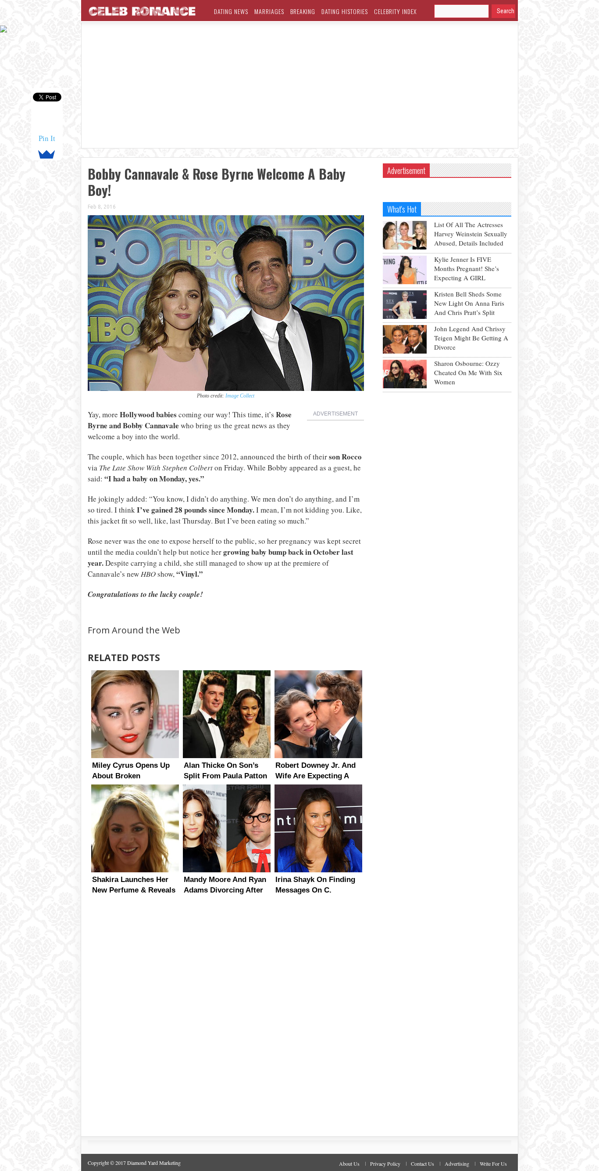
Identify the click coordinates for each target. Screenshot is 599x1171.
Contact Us (422, 1163)
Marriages (269, 11)
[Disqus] (226, 1024)
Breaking (302, 11)
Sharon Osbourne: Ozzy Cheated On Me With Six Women (468, 372)
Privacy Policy (385, 1163)
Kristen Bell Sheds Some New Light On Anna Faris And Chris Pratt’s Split (469, 303)
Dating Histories (344, 11)
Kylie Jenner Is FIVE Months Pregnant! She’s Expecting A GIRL (466, 268)
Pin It (47, 138)
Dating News (231, 11)
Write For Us (493, 1163)
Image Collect (239, 396)
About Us (349, 1163)
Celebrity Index (395, 11)
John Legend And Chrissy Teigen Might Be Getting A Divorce (471, 337)
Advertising (457, 1163)
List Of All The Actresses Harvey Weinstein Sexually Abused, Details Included (470, 233)
